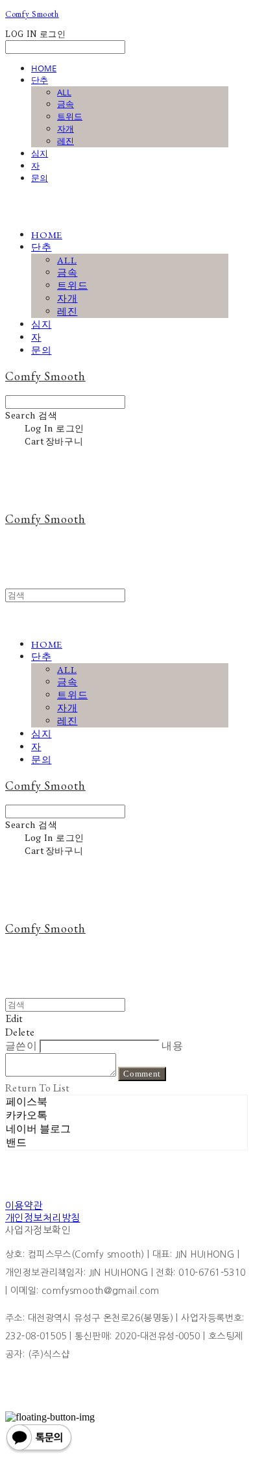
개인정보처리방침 (42, 1218)
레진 (65, 141)
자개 (65, 128)
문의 (39, 178)
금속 (65, 104)
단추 (39, 80)
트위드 (69, 116)
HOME (43, 68)
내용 (172, 1046)
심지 (39, 153)
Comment (142, 1073)
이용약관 (24, 1205)
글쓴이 (21, 1046)
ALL (64, 92)
